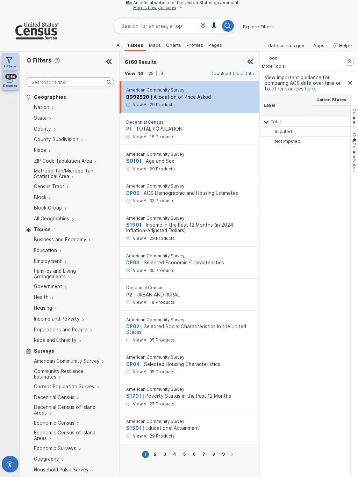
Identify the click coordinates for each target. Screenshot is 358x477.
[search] (70, 82)
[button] (203, 26)
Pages (215, 45)
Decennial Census (145, 122)
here (310, 88)
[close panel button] (250, 62)
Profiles (195, 45)
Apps (318, 45)
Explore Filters (258, 26)
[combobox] (175, 26)
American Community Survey (155, 90)
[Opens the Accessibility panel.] (10, 465)
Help (344, 45)
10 (140, 73)
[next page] (233, 454)
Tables (135, 45)
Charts (173, 45)
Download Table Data (232, 73)
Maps (155, 45)
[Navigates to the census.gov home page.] (29, 36)
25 (151, 73)
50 (162, 73)
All (119, 45)
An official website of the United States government (185, 2)
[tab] (354, 117)
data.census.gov (286, 45)
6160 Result (140, 62)
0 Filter (39, 60)
